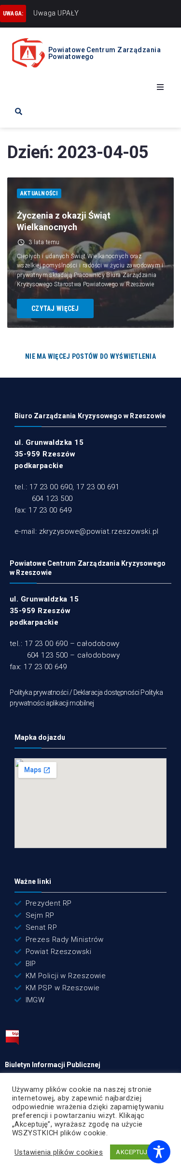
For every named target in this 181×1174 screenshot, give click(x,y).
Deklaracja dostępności (106, 692)
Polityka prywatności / (41, 692)
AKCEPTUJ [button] (132, 1152)
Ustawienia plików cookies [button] (58, 1152)
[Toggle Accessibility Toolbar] (158, 1151)
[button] (160, 87)
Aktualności (39, 193)
